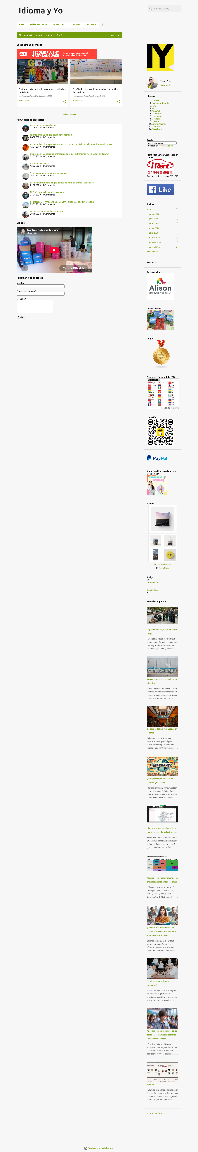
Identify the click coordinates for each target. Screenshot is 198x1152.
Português (157, 116)
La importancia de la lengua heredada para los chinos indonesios (62, 182)
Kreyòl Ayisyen (159, 124)
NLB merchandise (162, 565)
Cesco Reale (152, 582)
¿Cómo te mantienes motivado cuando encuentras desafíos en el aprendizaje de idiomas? (161, 932)
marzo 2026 (154, 237)
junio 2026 (154, 223)
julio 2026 (153, 218)
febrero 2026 (155, 242)
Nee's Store (164, 568)
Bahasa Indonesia (160, 103)
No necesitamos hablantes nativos (47, 211)
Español (156, 111)
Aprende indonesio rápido (43, 125)
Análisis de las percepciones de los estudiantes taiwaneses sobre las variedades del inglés (162, 1035)
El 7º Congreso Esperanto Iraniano (47, 192)
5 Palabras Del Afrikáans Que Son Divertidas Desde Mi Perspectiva (62, 202)
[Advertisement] (135, 80)
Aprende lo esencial (39, 163)
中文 (154, 108)
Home (21, 24)
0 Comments (24, 100)
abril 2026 (153, 233)
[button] (64, 101)
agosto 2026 (155, 214)
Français (156, 119)
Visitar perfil (165, 85)
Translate (168, 146)
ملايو (154, 106)
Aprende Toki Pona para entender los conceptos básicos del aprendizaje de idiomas (71, 144)
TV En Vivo (76, 24)
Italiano (155, 121)
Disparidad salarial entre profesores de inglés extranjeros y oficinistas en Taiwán (69, 154)
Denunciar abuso (155, 1113)
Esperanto (157, 113)
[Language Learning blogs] (161, 368)
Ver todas (115, 35)
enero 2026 (154, 247)
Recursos (91, 24)
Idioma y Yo (41, 10)
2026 (149, 209)
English (155, 100)
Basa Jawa (157, 129)
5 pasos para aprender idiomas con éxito (50, 173)
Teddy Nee (165, 81)
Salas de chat (59, 24)
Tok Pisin (156, 126)
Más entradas (69, 114)
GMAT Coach (153, 590)
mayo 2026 (154, 228)
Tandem (150, 1084)
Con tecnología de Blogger (100, 1148)
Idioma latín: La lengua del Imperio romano (51, 135)
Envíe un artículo (38, 24)
